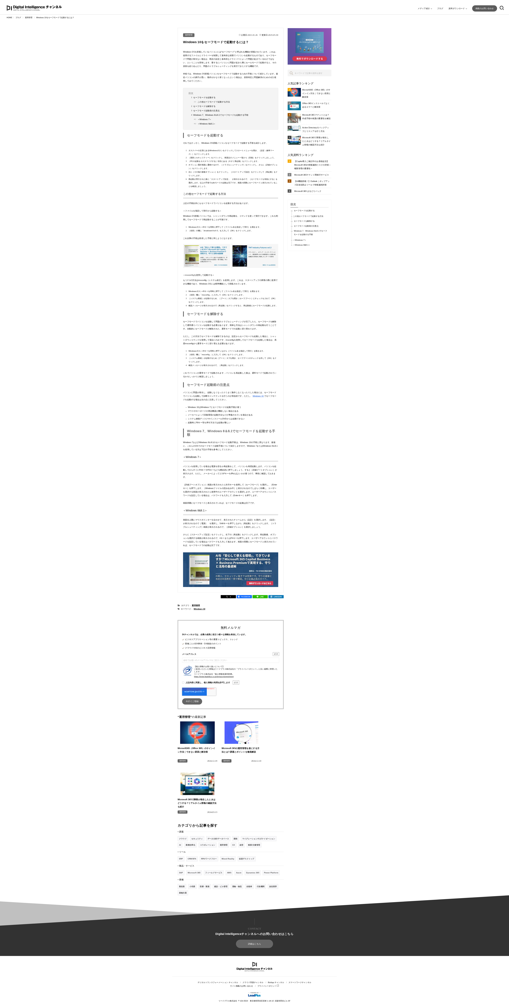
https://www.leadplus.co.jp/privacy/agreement (214, 677)
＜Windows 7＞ (204, 119)
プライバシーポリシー (267, 986)
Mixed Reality (228, 859)
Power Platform (271, 873)
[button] (502, 8)
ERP (181, 859)
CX (233, 845)
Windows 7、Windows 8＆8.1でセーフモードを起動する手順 (220, 115)
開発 (236, 839)
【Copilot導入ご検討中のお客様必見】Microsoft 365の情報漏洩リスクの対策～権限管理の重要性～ (312, 165)
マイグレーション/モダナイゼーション (258, 839)
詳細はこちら (254, 944)
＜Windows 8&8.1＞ (207, 124)
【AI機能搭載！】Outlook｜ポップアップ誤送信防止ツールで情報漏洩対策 (312, 183)
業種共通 (183, 893)
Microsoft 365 (194, 873)
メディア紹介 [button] (424, 8)
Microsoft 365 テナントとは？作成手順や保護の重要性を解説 (316, 117)
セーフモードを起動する (204, 97)
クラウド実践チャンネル (253, 982)
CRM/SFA (192, 859)
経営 (241, 845)
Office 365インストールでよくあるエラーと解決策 (316, 105)
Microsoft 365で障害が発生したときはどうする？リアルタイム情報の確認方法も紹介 (316, 141)
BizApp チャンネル (276, 982)
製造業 (182, 886)
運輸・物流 (237, 886)
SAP (181, 873)
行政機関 (260, 886)
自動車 (249, 886)
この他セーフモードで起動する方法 (214, 102)
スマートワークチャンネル (300, 982)
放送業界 (273, 886)
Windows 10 (258, 396)
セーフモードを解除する (204, 106)
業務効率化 (190, 845)
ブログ (440, 8)
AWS (229, 873)
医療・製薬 (204, 886)
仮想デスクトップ (246, 859)
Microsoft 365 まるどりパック (307, 191)
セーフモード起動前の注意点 (206, 110)
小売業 (192, 886)
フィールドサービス (213, 873)
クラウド (183, 839)
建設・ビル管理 (220, 886)
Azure (239, 873)
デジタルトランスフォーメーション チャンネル (218, 982)
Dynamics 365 (252, 873)
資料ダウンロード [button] (457, 8)
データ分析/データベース (218, 839)
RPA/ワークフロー (209, 859)
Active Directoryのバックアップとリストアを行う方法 (315, 129)
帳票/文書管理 (254, 845)
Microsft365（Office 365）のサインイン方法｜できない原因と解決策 (316, 93)
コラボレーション (207, 845)
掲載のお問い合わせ (484, 8)
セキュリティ (197, 839)
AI (180, 845)
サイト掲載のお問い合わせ (241, 986)
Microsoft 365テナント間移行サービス (311, 175)
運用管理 (189, 35)
